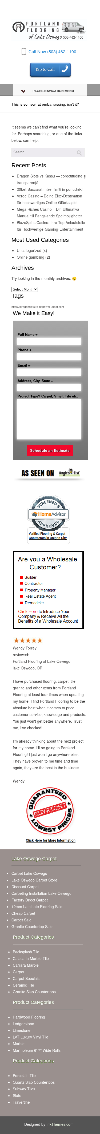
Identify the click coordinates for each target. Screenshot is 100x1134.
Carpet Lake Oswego (29, 873)
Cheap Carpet (23, 913)
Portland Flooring (54, 701)
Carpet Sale (21, 919)
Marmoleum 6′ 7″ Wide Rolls (37, 1050)
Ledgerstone (23, 1023)
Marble (19, 1043)
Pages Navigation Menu (53, 90)
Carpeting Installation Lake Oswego (41, 893)
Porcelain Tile (24, 1075)
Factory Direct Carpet (29, 900)
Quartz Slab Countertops (34, 1082)
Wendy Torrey (25, 648)
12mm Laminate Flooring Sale (36, 906)
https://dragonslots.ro (24, 307)
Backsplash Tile (26, 951)
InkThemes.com (60, 1124)
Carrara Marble (26, 965)
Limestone (21, 1030)
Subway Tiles (24, 1088)
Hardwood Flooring (29, 1017)
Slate (17, 1095)
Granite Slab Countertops (34, 991)
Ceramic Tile (23, 985)
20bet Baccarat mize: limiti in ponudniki (49, 189)
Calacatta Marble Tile (31, 958)
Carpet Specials (26, 978)
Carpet (18, 971)
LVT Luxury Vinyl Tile (30, 1037)
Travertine (21, 1102)
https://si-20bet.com (51, 307)
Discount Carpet (25, 886)
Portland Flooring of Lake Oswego (41, 661)
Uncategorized (29, 250)
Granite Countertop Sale (32, 926)
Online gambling (30, 257)
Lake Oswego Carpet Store (34, 880)
